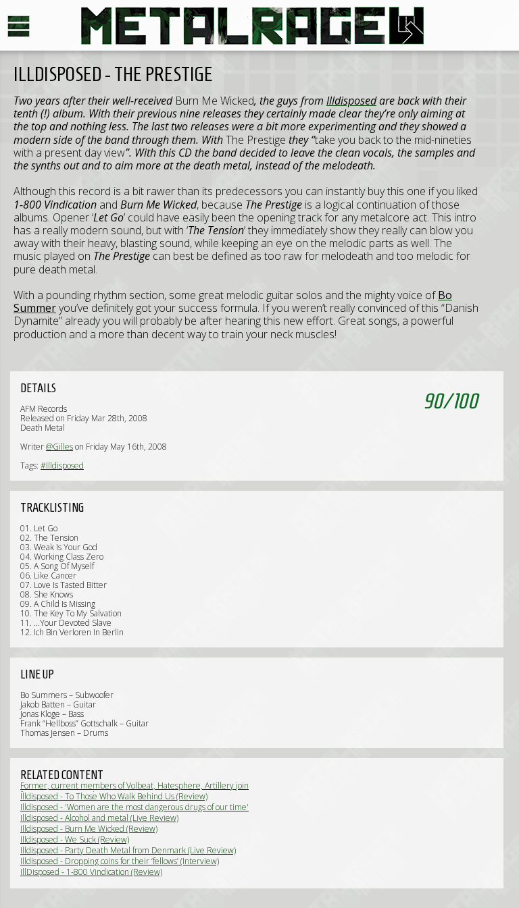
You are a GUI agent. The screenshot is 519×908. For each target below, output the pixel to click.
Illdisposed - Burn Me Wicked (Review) (88, 828)
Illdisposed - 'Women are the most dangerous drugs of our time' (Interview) (134, 811)
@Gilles (59, 446)
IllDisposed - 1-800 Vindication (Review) (91, 872)
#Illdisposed (62, 465)
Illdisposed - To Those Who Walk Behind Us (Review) (113, 796)
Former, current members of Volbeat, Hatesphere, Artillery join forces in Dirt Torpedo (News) (134, 790)
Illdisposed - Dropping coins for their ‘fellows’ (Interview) (119, 861)
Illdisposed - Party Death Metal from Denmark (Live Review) (128, 850)
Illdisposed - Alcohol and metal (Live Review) (99, 818)
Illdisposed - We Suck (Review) (74, 839)
